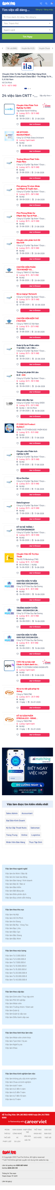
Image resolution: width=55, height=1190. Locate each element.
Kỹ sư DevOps (23, 478)
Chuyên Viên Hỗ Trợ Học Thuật (28, 555)
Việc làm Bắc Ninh (13, 938)
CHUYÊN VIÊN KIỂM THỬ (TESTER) (28, 319)
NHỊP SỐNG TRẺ (27, 1131)
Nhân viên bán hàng (15, 842)
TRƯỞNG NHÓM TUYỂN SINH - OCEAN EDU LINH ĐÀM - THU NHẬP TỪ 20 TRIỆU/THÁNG (28, 609)
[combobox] (27, 17)
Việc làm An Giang (13, 921)
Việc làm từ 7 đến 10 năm (15, 1096)
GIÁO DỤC (48, 1130)
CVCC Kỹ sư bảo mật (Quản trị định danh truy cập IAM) (27, 663)
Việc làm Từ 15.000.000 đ (15, 969)
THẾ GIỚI (7, 1137)
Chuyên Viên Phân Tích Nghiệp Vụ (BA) (27, 106)
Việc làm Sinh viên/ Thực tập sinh (19, 996)
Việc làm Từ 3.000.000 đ (15, 955)
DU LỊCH (17, 1141)
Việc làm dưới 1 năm (13, 1085)
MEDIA (7, 1130)
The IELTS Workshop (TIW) (27, 559)
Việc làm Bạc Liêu (13, 928)
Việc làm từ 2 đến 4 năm (15, 1089)
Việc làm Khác (11, 1048)
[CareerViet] (35, 1121)
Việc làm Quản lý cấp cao (15, 1013)
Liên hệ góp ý (7, 1181)
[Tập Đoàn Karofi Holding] (9, 109)
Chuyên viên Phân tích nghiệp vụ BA (27, 452)
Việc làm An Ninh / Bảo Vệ (16, 873)
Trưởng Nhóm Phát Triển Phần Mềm (28, 160)
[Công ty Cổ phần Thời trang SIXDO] (9, 404)
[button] (46, 3)
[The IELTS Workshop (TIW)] (9, 558)
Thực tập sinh (35, 842)
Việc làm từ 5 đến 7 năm (15, 1092)
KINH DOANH (17, 1130)
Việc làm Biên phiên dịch (15, 894)
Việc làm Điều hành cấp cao (17, 1017)
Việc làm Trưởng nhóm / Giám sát (19, 1007)
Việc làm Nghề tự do (13, 1044)
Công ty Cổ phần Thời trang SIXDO (31, 403)
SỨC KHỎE (38, 1137)
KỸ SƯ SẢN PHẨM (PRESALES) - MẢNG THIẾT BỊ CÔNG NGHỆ (26, 716)
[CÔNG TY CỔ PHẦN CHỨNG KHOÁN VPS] (9, 665)
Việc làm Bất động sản (14, 890)
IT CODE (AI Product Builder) (26, 425)
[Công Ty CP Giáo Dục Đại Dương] (9, 585)
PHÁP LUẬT (7, 1141)
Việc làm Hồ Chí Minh (14, 918)
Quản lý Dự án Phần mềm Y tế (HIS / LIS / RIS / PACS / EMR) (28, 346)
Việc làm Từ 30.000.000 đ (16, 976)
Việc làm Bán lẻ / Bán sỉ (15, 884)
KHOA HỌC (38, 1133)
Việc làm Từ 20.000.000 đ (16, 973)
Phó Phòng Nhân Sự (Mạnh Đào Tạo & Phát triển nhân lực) (27, 214)
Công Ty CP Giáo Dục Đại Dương (30, 586)
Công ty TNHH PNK (24, 694)
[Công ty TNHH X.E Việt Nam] (9, 271)
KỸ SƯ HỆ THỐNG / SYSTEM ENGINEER (26, 528)
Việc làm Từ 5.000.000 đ (15, 959)
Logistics (35, 835)
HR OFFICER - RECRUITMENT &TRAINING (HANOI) (26, 133)
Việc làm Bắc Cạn (12, 932)
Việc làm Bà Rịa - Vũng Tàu (16, 925)
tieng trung (11, 835)
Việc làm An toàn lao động (16, 877)
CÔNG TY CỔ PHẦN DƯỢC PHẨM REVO (32, 429)
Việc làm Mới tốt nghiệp (15, 1000)
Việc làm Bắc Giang (13, 935)
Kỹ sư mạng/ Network (27, 294)
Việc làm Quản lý (12, 1010)
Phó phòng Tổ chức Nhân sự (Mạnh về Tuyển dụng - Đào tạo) (28, 187)
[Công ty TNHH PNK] (9, 692)
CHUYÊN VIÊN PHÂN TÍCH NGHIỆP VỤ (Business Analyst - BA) (28, 268)
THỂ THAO (38, 1130)
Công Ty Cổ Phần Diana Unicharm (30, 138)
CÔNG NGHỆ (17, 1133)
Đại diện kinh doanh (15, 820)
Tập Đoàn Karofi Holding (27, 110)
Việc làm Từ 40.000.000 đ (16, 979)
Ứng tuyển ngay (35, 124)
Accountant (27, 813)
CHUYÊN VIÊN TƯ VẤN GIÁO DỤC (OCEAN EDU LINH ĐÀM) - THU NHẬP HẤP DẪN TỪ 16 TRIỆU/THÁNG (27, 636)
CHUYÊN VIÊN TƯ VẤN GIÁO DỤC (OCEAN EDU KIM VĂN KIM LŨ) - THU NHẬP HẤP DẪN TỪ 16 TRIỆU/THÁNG (27, 582)
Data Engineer (23, 502)
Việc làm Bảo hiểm (13, 887)
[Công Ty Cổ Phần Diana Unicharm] (9, 136)
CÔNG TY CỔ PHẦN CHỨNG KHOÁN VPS (32, 667)
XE (17, 1137)
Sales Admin (12, 813)
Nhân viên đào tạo (25, 400)
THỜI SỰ (7, 1133)
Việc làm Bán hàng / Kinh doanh (18, 880)
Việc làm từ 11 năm (13, 1099)
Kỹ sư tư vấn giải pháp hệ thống (28, 689)
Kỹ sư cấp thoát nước (16, 827)
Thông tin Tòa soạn (9, 1173)
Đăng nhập (48, 9)
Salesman (35, 827)
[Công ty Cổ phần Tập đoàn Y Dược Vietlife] (9, 163)
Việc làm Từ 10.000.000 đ (15, 966)
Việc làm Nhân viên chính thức (18, 1037)
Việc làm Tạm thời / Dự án (16, 1041)
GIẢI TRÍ (27, 1140)
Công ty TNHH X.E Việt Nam (28, 272)
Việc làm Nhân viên (13, 1003)
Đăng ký (39, 9)
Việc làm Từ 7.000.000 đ (15, 962)
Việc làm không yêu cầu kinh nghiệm (20, 1078)
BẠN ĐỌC (47, 1133)
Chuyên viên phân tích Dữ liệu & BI (28, 241)
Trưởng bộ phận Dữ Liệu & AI (28, 373)
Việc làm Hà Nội (12, 914)
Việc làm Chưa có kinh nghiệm (18, 1082)
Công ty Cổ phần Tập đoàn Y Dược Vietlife (30, 164)
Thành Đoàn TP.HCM (9, 1176)
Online (24, 835)
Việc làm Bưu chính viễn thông (18, 897)
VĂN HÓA (27, 1136)
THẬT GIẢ (47, 1137)
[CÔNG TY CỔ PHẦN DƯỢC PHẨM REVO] (9, 428)
